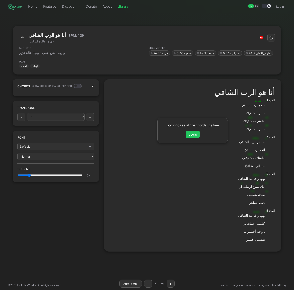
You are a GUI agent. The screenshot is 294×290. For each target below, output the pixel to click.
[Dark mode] (266, 6)
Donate (91, 6)
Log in (280, 6)
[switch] (266, 6)
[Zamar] (15, 6)
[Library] (22, 37)
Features (49, 6)
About (107, 6)
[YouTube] (261, 37)
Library (122, 6)
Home (33, 6)
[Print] (271, 37)
